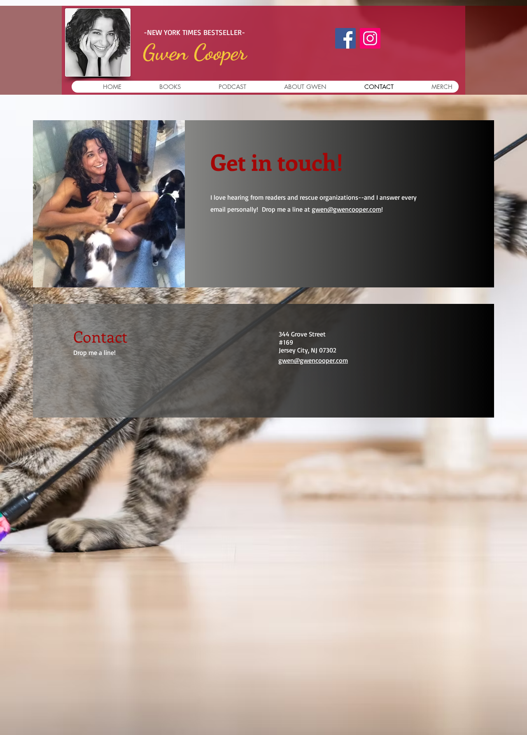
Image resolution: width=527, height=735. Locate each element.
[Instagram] (370, 38)
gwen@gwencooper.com (346, 209)
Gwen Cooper (194, 52)
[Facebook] (345, 38)
